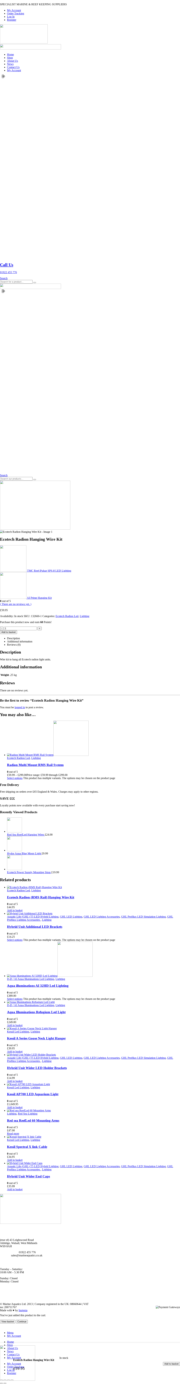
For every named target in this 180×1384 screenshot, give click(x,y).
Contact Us (13, 67)
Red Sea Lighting (27, 1113)
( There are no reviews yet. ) (15, 604)
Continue (21, 1321)
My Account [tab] (14, 1335)
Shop (10, 57)
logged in (20, 707)
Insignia (23, 1310)
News (10, 64)
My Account (14, 10)
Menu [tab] (10, 1332)
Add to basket (171, 1364)
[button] (4, 278)
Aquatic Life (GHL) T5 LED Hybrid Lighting (33, 916)
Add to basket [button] (14, 910)
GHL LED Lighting (71, 916)
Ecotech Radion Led (67, 616)
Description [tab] (13, 638)
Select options (14, 778)
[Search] (34, 282)
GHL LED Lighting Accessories (102, 916)
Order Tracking (15, 13)
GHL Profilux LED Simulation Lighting (143, 916)
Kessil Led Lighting (18, 1031)
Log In (11, 16)
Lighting (84, 616)
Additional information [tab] (19, 641)
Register (11, 19)
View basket (7, 1321)
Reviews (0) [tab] (14, 644)
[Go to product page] (93, 739)
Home (10, 54)
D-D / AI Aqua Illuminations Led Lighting (30, 978)
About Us (12, 60)
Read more (13, 1133)
